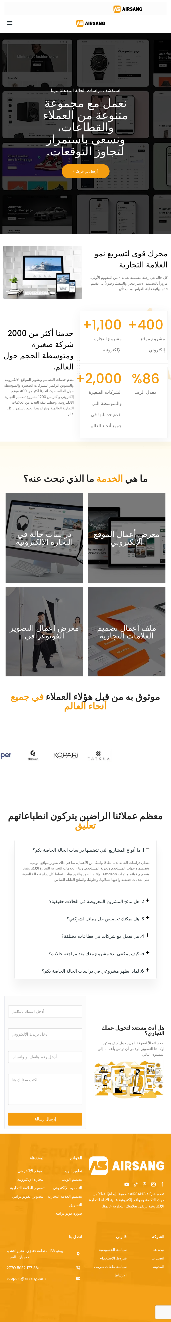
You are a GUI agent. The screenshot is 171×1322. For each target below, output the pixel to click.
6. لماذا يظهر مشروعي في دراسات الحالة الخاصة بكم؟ (93, 971)
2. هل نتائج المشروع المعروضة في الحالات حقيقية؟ (96, 901)
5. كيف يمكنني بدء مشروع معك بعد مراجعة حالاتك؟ (96, 954)
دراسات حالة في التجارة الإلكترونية (44, 538)
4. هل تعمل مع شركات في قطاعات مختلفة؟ (102, 936)
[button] (9, 23)
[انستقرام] (153, 1184)
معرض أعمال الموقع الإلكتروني (127, 538)
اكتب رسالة (45, 1088)
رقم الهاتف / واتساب (45, 1054)
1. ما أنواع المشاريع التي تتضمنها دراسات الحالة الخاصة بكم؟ (88, 850)
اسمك (45, 1008)
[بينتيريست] (144, 1184)
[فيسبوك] (162, 1184)
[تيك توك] (135, 1184)
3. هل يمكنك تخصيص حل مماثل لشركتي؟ (105, 919)
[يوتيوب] (126, 1184)
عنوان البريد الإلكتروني (45, 1031)
